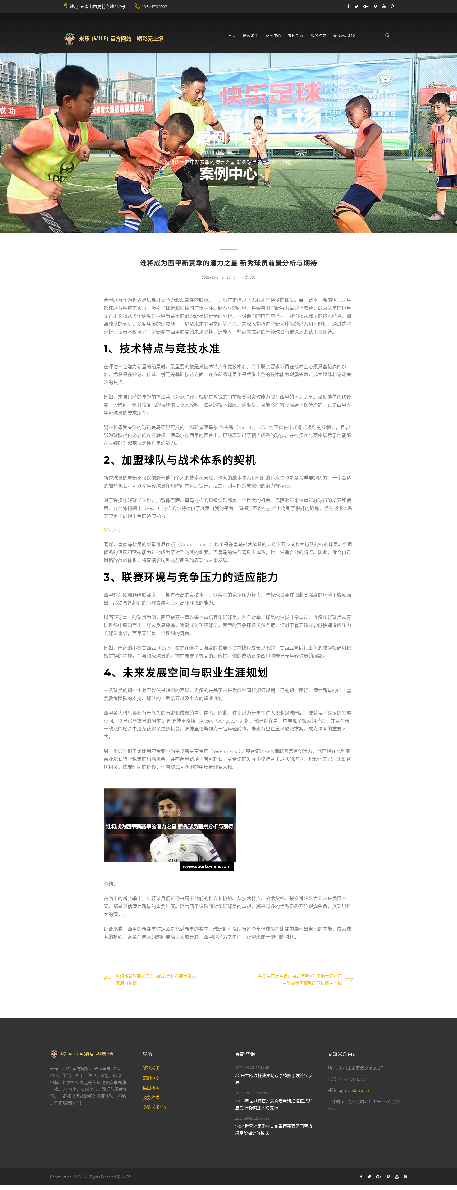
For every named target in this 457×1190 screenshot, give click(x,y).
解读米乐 (251, 35)
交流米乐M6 (344, 35)
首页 (232, 35)
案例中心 (273, 35)
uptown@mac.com (355, 1090)
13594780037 (154, 6)
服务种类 (318, 35)
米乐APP (124, 1176)
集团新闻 (296, 35)
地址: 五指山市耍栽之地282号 (97, 6)
